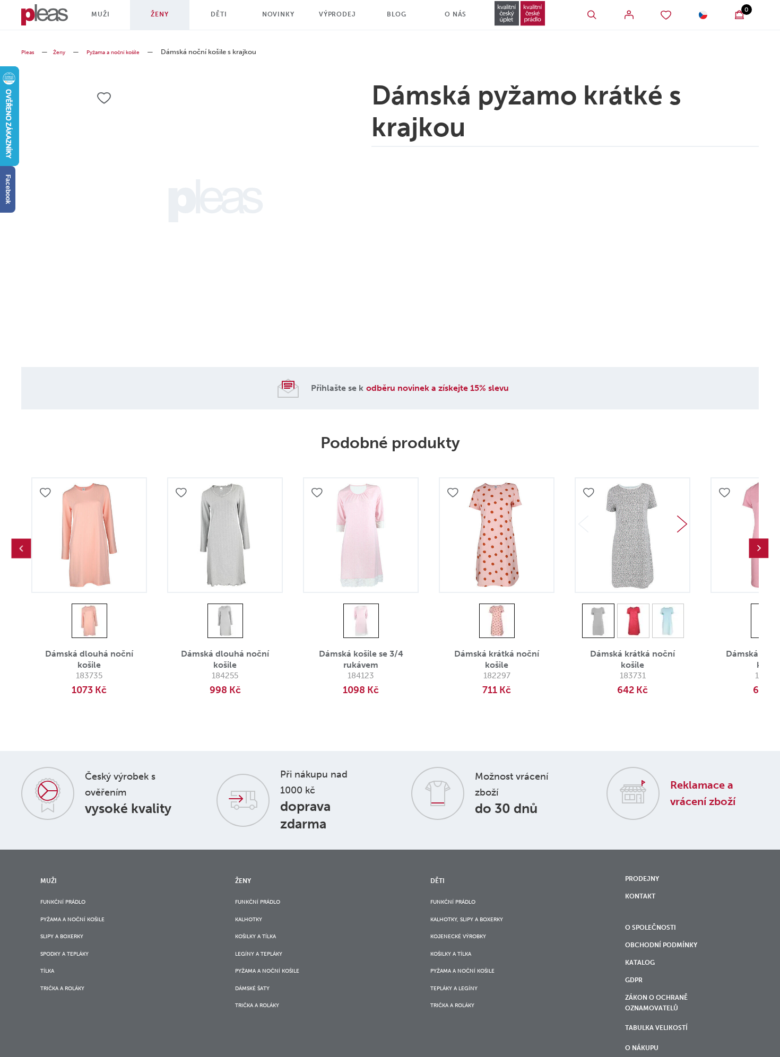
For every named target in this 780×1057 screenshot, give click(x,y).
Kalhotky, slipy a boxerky (477, 925)
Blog (385, 18)
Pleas (29, 52)
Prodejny (646, 880)
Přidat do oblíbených (47, 494)
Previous (21, 548)
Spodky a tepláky (72, 968)
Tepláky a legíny (460, 1011)
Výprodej (330, 18)
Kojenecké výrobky (466, 946)
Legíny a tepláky (265, 968)
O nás (439, 18)
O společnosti (657, 937)
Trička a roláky (69, 1011)
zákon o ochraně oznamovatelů (664, 1032)
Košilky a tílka (262, 946)
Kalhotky (253, 925)
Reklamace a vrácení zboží (711, 792)
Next (681, 524)
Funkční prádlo (70, 903)
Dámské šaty (257, 1011)
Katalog (644, 981)
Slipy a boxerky (68, 946)
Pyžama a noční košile (129, 52)
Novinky (275, 18)
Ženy (165, 18)
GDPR (636, 1004)
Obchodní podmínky (669, 960)
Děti (220, 18)
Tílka (49, 989)
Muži (111, 18)
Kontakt (643, 902)
